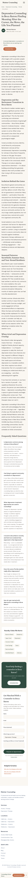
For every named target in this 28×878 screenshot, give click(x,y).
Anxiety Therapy (5, 808)
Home (3, 7)
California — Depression (7, 821)
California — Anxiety (6, 819)
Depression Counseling (11, 7)
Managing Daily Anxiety (7, 840)
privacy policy (14, 757)
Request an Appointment (14, 752)
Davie (17, 645)
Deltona (19, 653)
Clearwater (17, 638)
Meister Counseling (9, 2)
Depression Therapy (6, 811)
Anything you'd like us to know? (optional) (14, 741)
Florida (20, 7)
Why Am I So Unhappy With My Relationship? (12, 772)
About (3, 848)
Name (5, 713)
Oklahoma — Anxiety (7, 824)
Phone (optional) (8, 727)
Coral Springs (8, 645)
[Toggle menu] (24, 2)
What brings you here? (9, 734)
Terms (2, 858)
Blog (2, 850)
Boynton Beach (9, 634)
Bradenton (19, 634)
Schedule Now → (10, 49)
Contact (3, 853)
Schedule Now (14, 683)
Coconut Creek (9, 642)
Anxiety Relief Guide (6, 835)
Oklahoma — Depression (8, 827)
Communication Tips (7, 837)
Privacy (3, 855)
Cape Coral (8, 638)
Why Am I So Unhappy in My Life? (13, 769)
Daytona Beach (9, 649)
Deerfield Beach (9, 653)
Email (5, 720)
